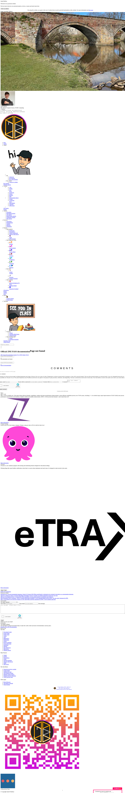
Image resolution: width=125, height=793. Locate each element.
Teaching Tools (6, 340)
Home (2, 627)
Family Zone (6, 634)
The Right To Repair (8, 683)
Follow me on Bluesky (6, 591)
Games (5, 636)
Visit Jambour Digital (8, 673)
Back (2, 590)
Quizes (5, 209)
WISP (4, 663)
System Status (6, 670)
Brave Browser (6, 682)
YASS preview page (8, 677)
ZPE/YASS (6, 664)
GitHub (5, 292)
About (4, 355)
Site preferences (7, 647)
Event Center (6, 633)
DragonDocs (6, 657)
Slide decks (6, 649)
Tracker (15, 355)
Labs (4, 294)
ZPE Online (22, 355)
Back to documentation (6, 365)
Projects (5, 627)
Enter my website (4, 8)
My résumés (6, 183)
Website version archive (8, 674)
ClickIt (5, 655)
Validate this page (7, 672)
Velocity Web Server (8, 661)
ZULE (27, 355)
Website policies (7, 184)
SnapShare (5, 645)
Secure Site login (7, 643)
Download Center (7, 632)
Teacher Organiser (7, 660)
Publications (6, 639)
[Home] (14, 140)
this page (91, 10)
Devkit (5, 291)
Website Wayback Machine (9, 675)
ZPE (2, 355)
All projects (6, 290)
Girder (4, 659)
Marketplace (6, 638)
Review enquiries (7, 642)
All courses (6, 208)
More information (5, 422)
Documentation (9, 355)
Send (2, 620)
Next (5, 590)
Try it (18, 355)
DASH (5, 656)
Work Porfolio (6, 684)
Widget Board (6, 342)
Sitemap (5, 646)
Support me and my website (9, 669)
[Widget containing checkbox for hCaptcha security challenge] (11, 616)
